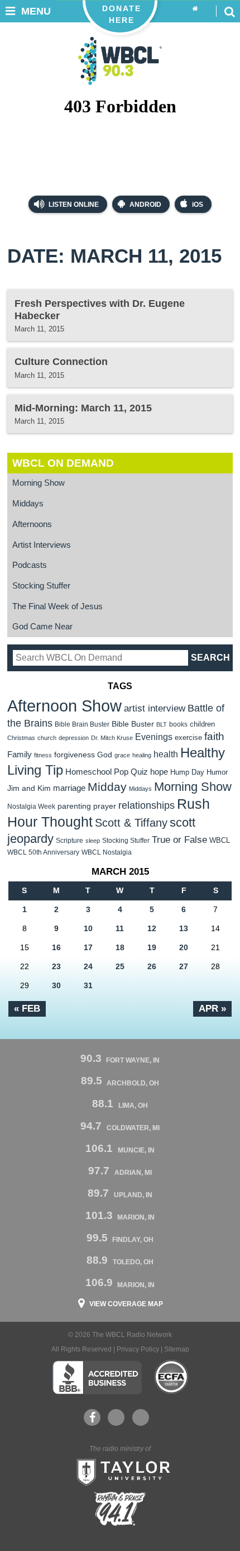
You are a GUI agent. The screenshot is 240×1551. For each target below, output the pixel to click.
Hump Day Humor (199, 772)
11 (120, 928)
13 (183, 928)
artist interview (154, 708)
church (46, 737)
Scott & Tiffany (131, 823)
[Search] (229, 11)
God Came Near (42, 626)
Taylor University (120, 1471)
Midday (107, 786)
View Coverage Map (126, 1304)
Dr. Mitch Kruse (112, 737)
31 (88, 985)
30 (56, 985)
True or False (179, 839)
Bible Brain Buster (82, 724)
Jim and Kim (29, 788)
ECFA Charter (172, 1377)
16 (56, 947)
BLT (161, 724)
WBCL (219, 840)
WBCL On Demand (63, 463)
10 (88, 928)
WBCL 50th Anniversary (43, 852)
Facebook (92, 1417)
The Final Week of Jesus (57, 606)
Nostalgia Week (31, 806)
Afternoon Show (64, 705)
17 (88, 947)
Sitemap (176, 1349)
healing (141, 755)
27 (183, 966)
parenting (74, 805)
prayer (104, 805)
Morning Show (38, 482)
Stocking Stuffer (41, 585)
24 (88, 966)
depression (74, 737)
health (165, 754)
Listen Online (73, 204)
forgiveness (74, 755)
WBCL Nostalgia (106, 852)
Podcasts (29, 565)
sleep (92, 840)
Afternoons (32, 524)
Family (19, 754)
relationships (146, 805)
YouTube (116, 1417)
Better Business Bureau (97, 1377)
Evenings (153, 737)
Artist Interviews (41, 544)
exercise (188, 737)
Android (145, 204)
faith (214, 736)
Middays (28, 503)
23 (56, 966)
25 (120, 966)
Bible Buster (133, 724)
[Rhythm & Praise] (120, 1509)
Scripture (69, 840)
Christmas (21, 737)
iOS (197, 204)
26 (151, 966)
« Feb (27, 1008)
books (178, 724)
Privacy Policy (138, 1349)
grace (122, 755)
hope (159, 771)
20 (183, 947)
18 (120, 947)
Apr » (212, 1008)
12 (151, 928)
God (104, 755)
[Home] (195, 9)
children (202, 724)
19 (151, 947)
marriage (69, 788)
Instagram (140, 1417)
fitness (43, 755)
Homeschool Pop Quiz (106, 771)
